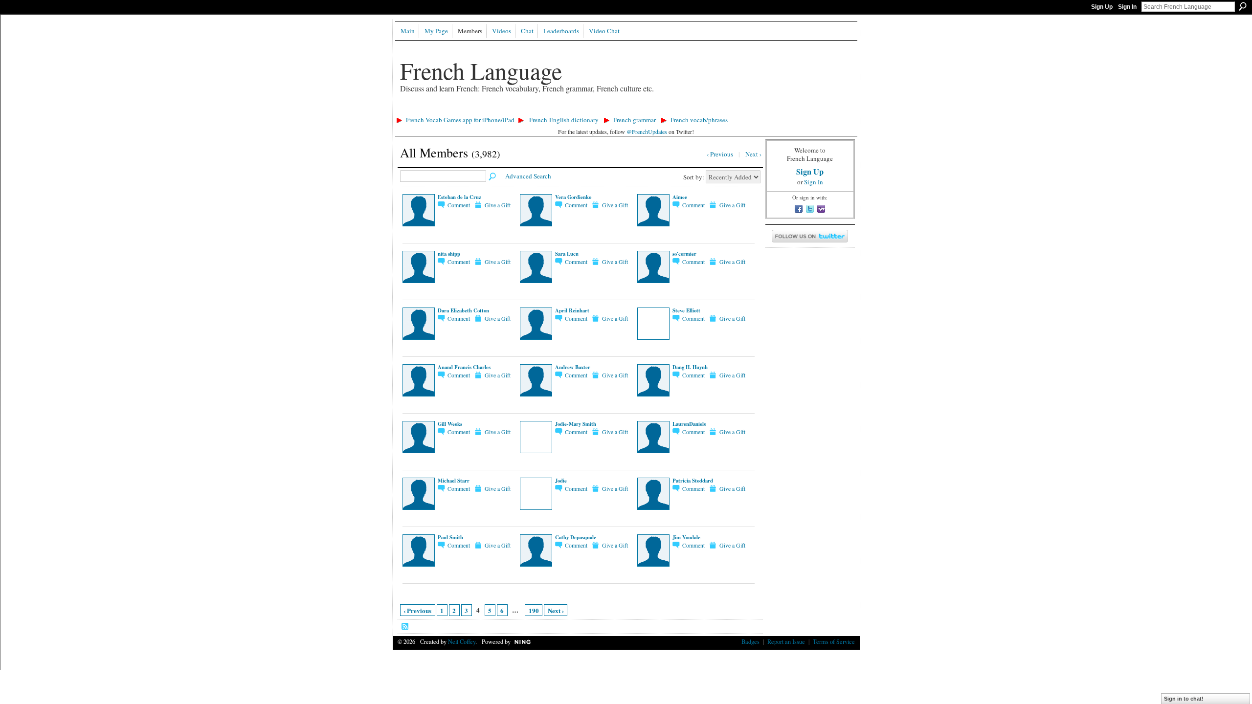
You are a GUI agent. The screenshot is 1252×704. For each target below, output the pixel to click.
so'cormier (684, 254)
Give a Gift (498, 205)
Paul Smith (450, 537)
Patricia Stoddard (692, 480)
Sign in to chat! (1184, 699)
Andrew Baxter (572, 367)
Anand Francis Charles (464, 367)
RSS (405, 626)
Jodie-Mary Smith (575, 424)
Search (1243, 6)
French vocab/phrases (699, 119)
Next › (556, 610)
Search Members (493, 177)
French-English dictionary (564, 119)
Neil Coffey (461, 641)
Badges (750, 641)
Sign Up (1102, 6)
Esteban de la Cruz (459, 197)
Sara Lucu (567, 254)
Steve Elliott (686, 310)
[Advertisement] (571, 110)
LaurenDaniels (689, 424)
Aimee (679, 197)
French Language (481, 70)
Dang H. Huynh (690, 367)
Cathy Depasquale (575, 537)
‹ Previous (417, 610)
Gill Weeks (450, 424)
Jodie (561, 480)
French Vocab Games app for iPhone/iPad (460, 119)
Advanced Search (528, 176)
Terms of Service (834, 641)
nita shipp (449, 254)
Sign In (1127, 6)
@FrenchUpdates (646, 131)
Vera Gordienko (573, 197)
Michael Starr (454, 480)
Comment (458, 205)
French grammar (634, 119)
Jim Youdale (686, 537)
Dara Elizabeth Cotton (463, 310)
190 (534, 610)
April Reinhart (572, 310)
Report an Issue (786, 641)
